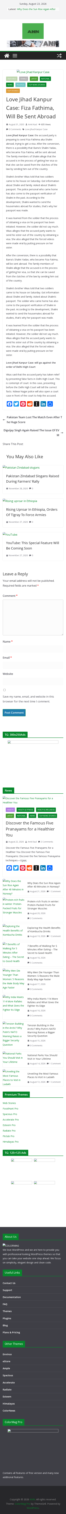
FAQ (5, 1304)
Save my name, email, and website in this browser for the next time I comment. (28, 699)
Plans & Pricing (11, 1332)
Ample (6, 1368)
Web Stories (9, 1103)
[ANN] (7, 56)
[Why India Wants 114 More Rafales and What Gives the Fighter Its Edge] (14, 1007)
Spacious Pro (10, 1114)
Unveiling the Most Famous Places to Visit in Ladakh (42, 1075)
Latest (34, 79)
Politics (20, 85)
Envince (7, 1354)
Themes (7, 1311)
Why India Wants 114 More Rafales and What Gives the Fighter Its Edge (43, 1002)
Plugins (7, 1318)
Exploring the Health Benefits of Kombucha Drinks (43, 929)
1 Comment (55, 891)
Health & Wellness (45, 810)
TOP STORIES (12, 91)
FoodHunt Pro (10, 1108)
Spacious (8, 1375)
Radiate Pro (9, 1130)
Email (7, 657)
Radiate (7, 1389)
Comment (10, 596)
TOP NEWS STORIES (37, 85)
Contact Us (9, 1283)
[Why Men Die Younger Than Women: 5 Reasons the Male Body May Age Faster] (14, 981)
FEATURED (11, 79)
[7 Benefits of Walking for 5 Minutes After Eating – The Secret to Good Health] (14, 954)
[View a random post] (59, 56)
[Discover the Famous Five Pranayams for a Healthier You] (33, 800)
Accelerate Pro (11, 1119)
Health (10, 810)
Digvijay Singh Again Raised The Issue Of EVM (31, 432)
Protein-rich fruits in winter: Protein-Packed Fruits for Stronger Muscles (43, 905)
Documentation (12, 1297)
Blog (5, 1325)
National (45, 79)
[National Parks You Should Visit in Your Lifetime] (14, 1059)
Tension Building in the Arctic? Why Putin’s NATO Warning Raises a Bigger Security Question (41, 1030)
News (9, 85)
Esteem (7, 1396)
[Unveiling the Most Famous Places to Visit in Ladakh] (14, 1077)
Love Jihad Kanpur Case (36, 129)
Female (23, 79)
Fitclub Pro (8, 1136)
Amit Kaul (32, 124)
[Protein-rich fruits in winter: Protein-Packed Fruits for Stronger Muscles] (14, 910)
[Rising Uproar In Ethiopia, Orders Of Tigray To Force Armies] (20, 501)
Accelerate (9, 1382)
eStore (6, 1361)
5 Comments (36, 962)
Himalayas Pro (11, 1141)
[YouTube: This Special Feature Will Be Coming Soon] (10, 534)
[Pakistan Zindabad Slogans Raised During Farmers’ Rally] (21, 467)
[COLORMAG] (11, 1245)
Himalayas (9, 1403)
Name (8, 641)
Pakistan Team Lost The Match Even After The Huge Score (34, 419)
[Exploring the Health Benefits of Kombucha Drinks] (14, 932)
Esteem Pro (9, 1125)
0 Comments (15, 129)
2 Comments (47, 841)
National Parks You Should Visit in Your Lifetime (42, 1057)
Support (7, 1290)
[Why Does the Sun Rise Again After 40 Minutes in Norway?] (14, 887)
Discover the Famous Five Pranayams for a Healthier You (30, 829)
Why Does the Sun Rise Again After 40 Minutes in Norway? (36, 11)
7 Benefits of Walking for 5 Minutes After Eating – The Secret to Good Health (42, 949)
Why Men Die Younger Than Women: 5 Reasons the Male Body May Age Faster (43, 976)
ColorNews (9, 1410)
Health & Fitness (25, 810)
